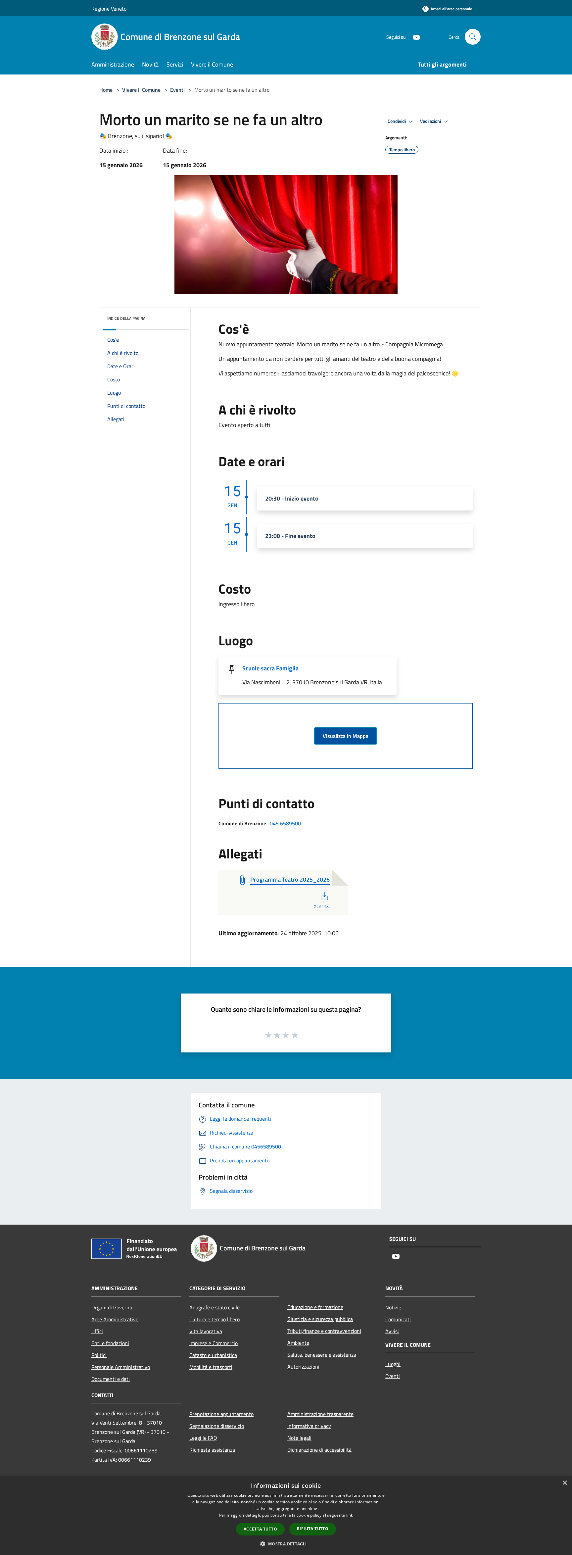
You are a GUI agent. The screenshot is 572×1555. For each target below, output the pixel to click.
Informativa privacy (309, 1426)
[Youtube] (413, 36)
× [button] (564, 1483)
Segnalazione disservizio (216, 1426)
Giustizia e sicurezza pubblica (320, 1319)
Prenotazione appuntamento (221, 1414)
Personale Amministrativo (120, 1367)
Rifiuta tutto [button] (312, 1528)
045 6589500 (285, 823)
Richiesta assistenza (212, 1450)
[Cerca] (473, 37)
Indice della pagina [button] (126, 318)
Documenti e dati (110, 1379)
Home (106, 90)
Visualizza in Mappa (345, 736)
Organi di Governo (111, 1307)
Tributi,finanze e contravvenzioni (324, 1331)
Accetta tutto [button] (260, 1529)
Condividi (397, 121)
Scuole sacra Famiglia (270, 668)
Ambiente (298, 1343)
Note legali (299, 1438)
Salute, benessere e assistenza (321, 1355)
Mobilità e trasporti (210, 1367)
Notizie (393, 1307)
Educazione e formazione (315, 1307)
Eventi (177, 90)
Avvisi (392, 1331)
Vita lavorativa (205, 1331)
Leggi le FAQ (203, 1438)
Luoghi (393, 1364)
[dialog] (286, 1515)
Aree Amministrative (114, 1319)
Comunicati (398, 1319)
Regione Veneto (108, 9)
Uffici (97, 1331)
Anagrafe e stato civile (214, 1307)
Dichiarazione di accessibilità (319, 1450)
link (349, 1515)
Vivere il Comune (142, 90)
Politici (99, 1355)
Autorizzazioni (303, 1367)
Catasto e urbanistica (213, 1355)
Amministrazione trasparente (320, 1414)
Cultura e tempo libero (214, 1319)
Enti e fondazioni (110, 1343)
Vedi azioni (431, 121)
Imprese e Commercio (213, 1343)
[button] (286, 1543)
